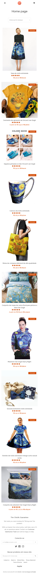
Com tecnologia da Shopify (29, 572)
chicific (19, 572)
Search (25, 562)
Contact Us (6, 560)
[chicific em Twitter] (16, 547)
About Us (13, 560)
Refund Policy (20, 560)
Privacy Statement (30, 560)
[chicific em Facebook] (19, 547)
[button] (15, 75)
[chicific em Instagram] (23, 547)
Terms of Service (17, 562)
